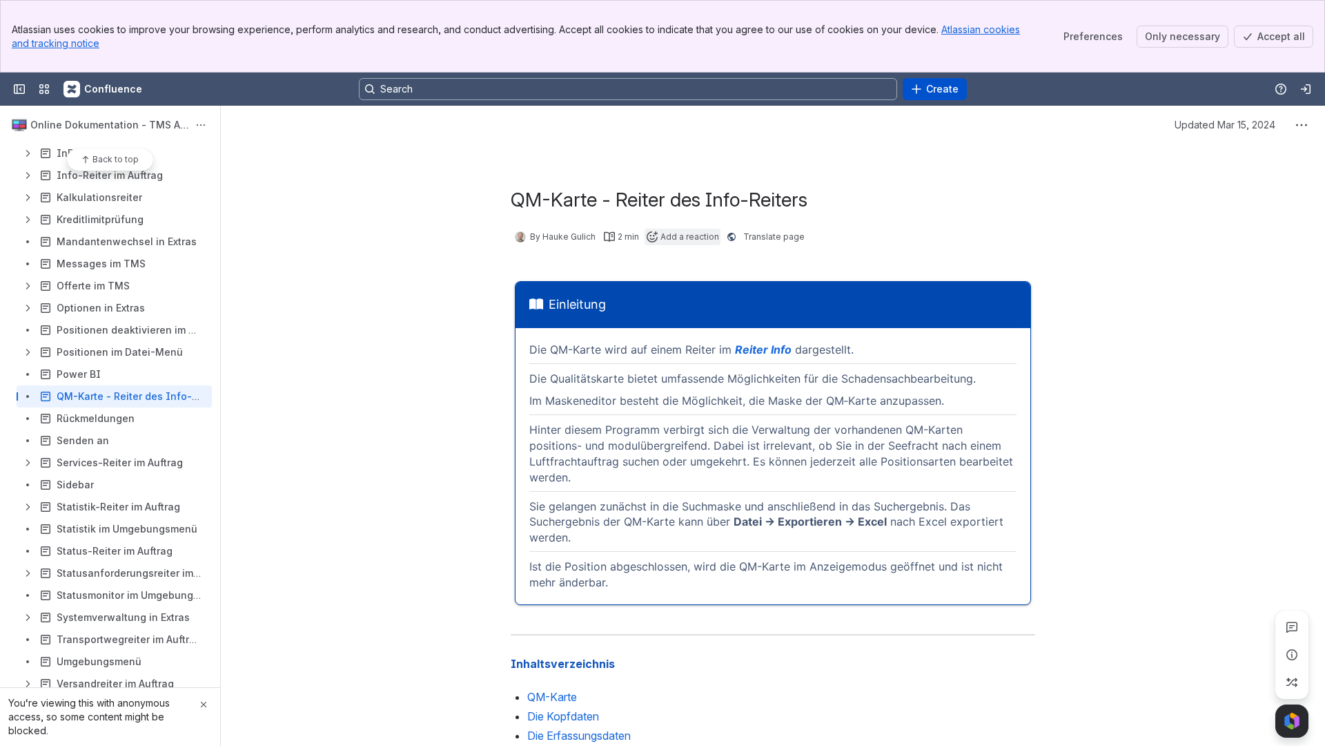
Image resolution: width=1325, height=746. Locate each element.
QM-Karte (552, 697)
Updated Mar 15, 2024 (1225, 125)
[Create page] (1292, 682)
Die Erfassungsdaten (579, 736)
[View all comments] (1292, 627)
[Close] (203, 704)
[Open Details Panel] (1292, 655)
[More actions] (201, 125)
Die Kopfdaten (563, 716)
